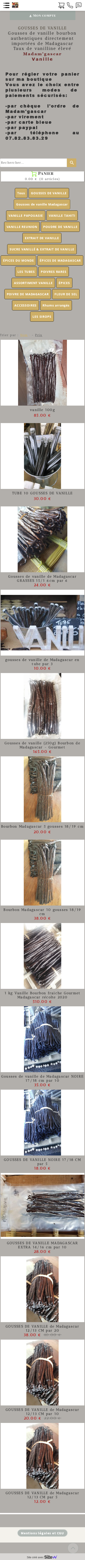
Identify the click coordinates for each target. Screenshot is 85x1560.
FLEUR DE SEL (65, 294)
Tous (21, 193)
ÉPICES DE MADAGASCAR (60, 260)
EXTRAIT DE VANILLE (42, 238)
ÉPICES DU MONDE (18, 260)
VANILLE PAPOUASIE (25, 215)
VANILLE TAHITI (62, 215)
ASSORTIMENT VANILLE (33, 283)
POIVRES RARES (53, 272)
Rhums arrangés (56, 305)
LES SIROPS (41, 317)
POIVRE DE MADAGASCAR (28, 294)
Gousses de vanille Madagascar (42, 204)
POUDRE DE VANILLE (60, 227)
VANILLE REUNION (22, 227)
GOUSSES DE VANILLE (49, 193)
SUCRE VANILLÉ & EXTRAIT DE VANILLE (42, 249)
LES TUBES (26, 272)
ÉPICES (64, 283)
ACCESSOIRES (25, 305)
